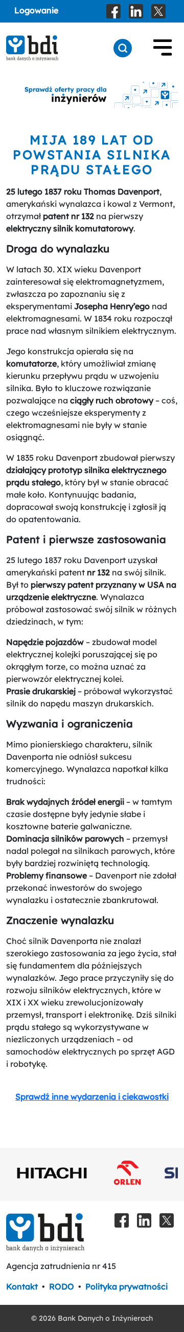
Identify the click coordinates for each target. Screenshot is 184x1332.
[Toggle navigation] (162, 48)
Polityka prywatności (126, 1286)
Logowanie (36, 10)
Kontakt (22, 1286)
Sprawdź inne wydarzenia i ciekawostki (92, 1096)
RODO (61, 1286)
